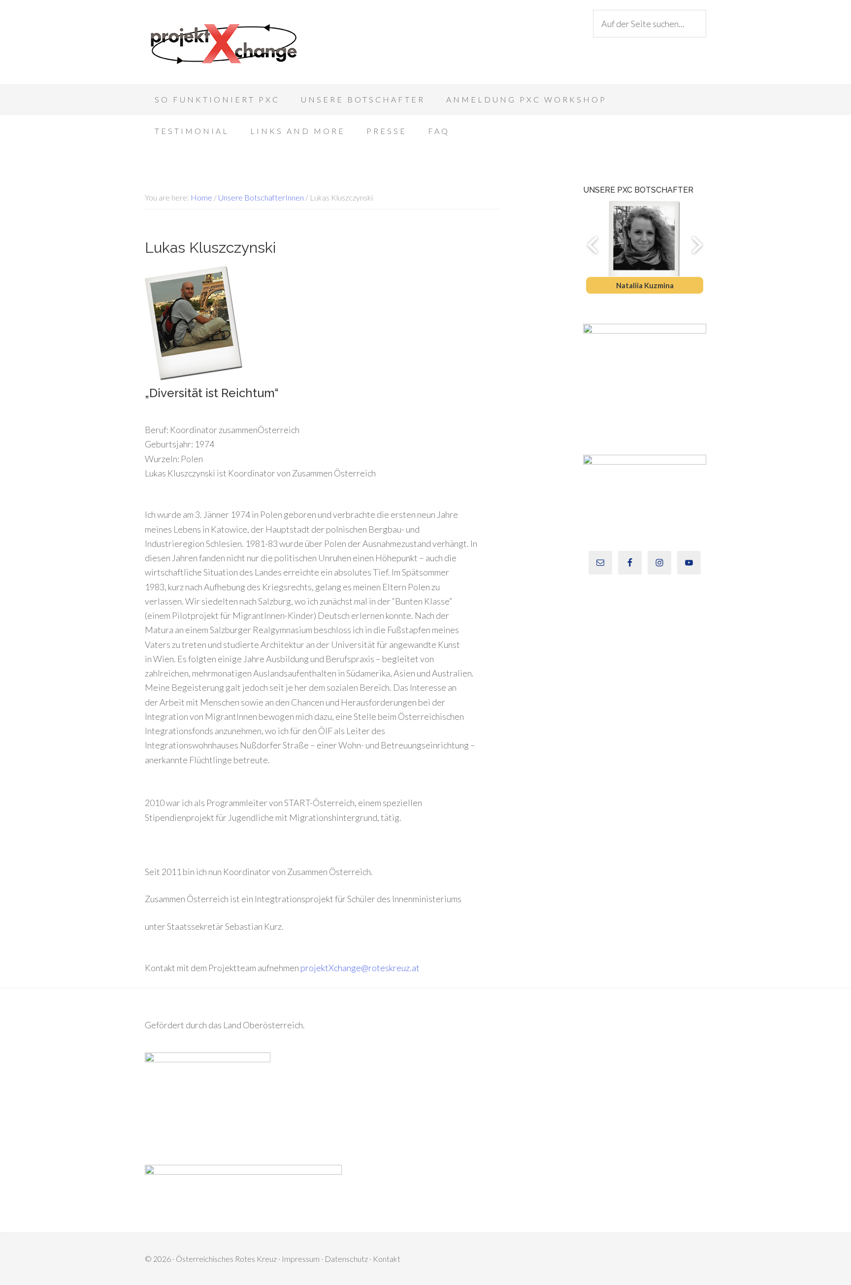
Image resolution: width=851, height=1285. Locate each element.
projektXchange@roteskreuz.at (360, 967)
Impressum (301, 1258)
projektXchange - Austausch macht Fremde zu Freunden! (223, 44)
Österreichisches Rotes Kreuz (226, 1258)
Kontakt (386, 1258)
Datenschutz (346, 1258)
